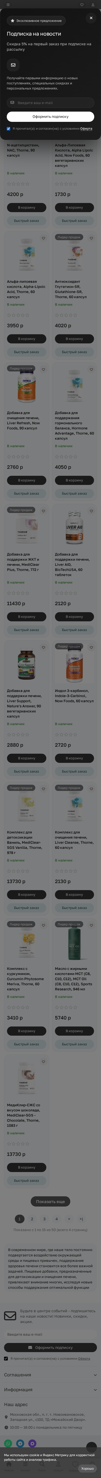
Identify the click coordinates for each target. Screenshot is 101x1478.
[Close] (91, 18)
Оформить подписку (50, 116)
